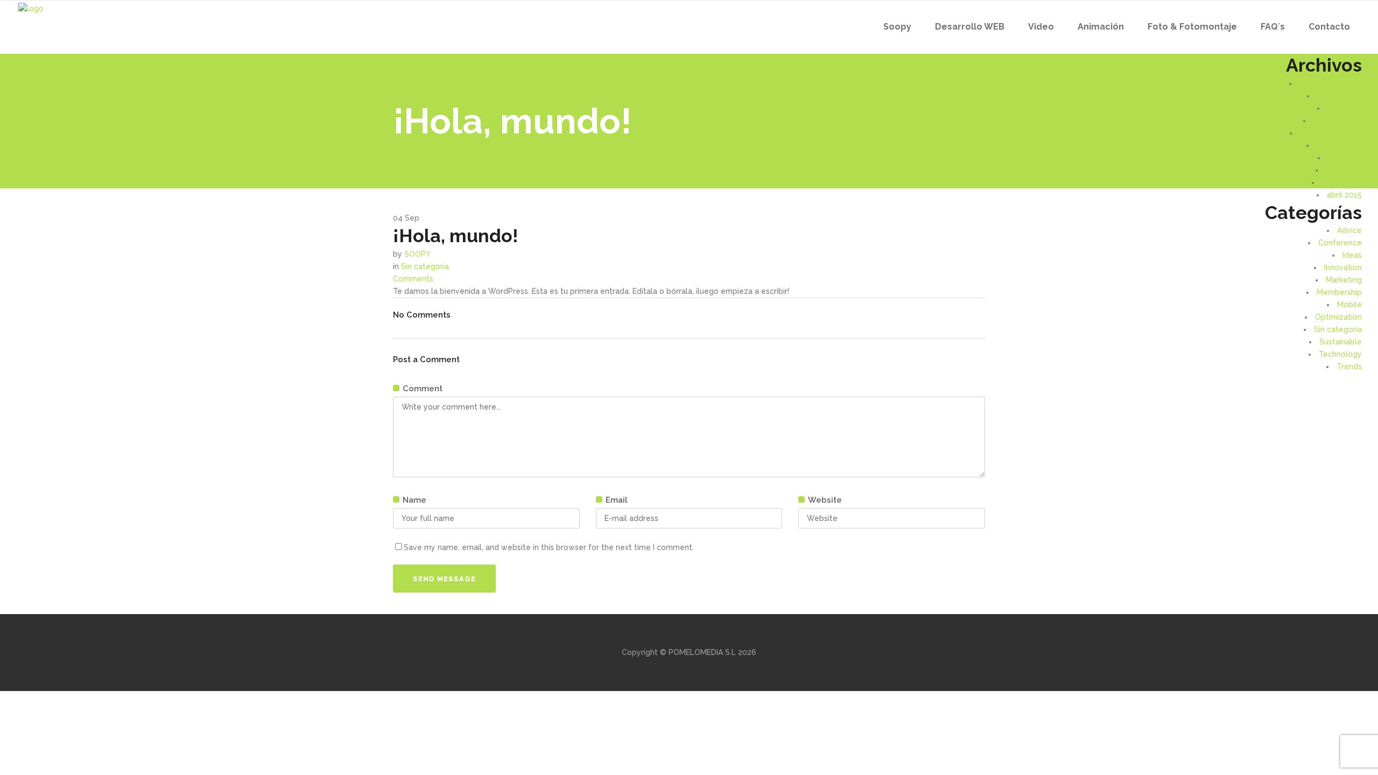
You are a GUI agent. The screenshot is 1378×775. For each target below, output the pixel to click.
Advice (1349, 230)
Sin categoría (1338, 329)
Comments (413, 278)
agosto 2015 (1339, 145)
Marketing (1344, 280)
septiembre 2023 (1330, 83)
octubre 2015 (1337, 120)
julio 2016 (1344, 108)
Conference (1340, 242)
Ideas (1352, 255)
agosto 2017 (1339, 95)
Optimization (1338, 317)
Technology (1340, 354)
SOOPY (417, 254)
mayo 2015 (1342, 182)
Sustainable (1340, 341)
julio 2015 (1345, 157)
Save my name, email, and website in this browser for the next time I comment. (549, 547)
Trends (1349, 366)
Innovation (1343, 267)
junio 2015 (1344, 170)
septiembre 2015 (1331, 133)
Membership (1339, 292)
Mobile (1349, 304)
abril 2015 (1344, 195)
